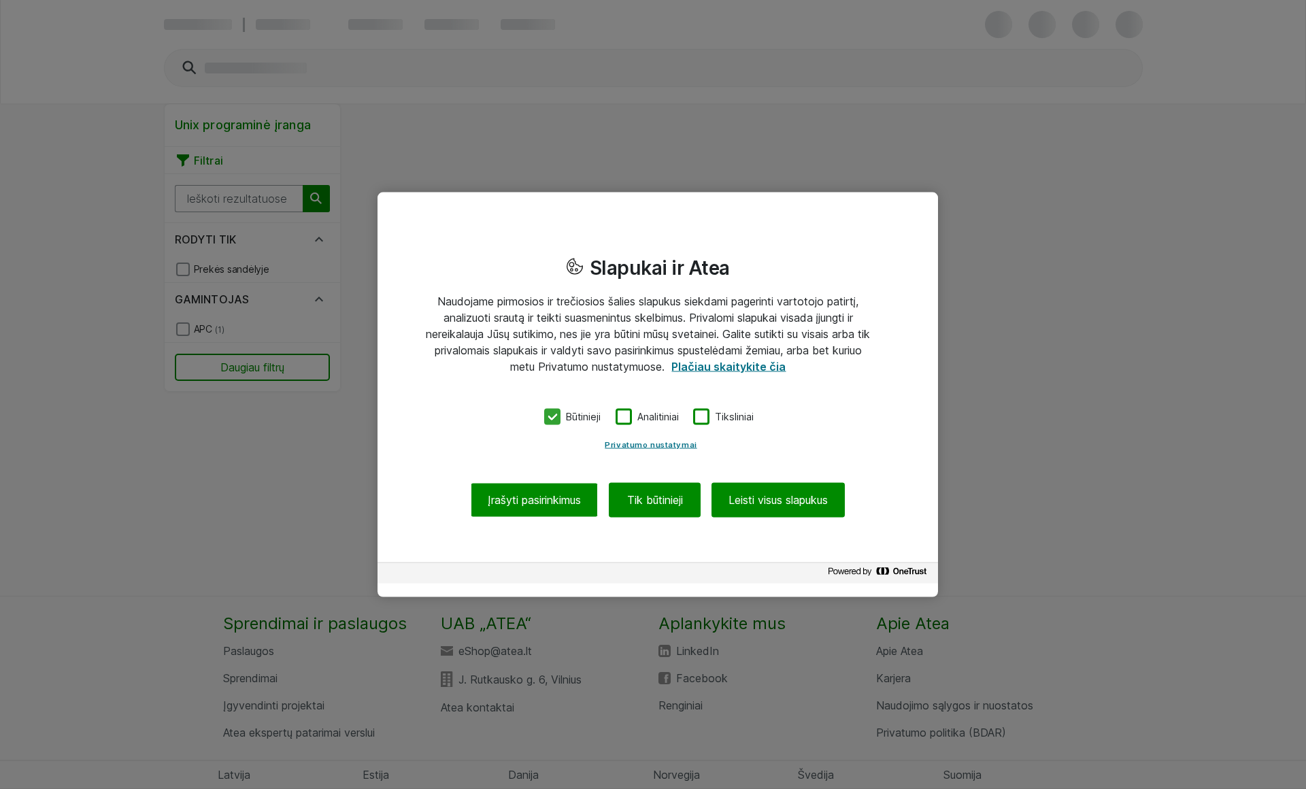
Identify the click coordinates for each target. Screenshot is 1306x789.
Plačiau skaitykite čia (728, 366)
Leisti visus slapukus (778, 499)
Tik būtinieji (655, 499)
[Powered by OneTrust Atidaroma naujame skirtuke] (879, 574)
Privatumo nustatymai (651, 444)
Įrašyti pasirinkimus (534, 499)
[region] (658, 394)
